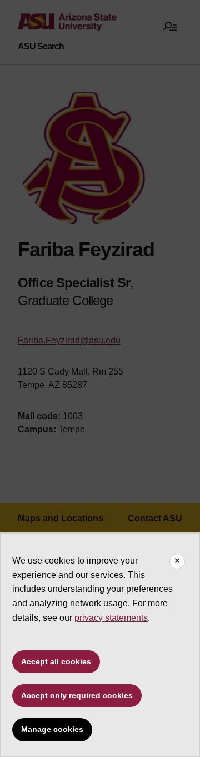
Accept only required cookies (77, 695)
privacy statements (111, 617)
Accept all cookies (56, 661)
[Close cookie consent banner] (177, 561)
